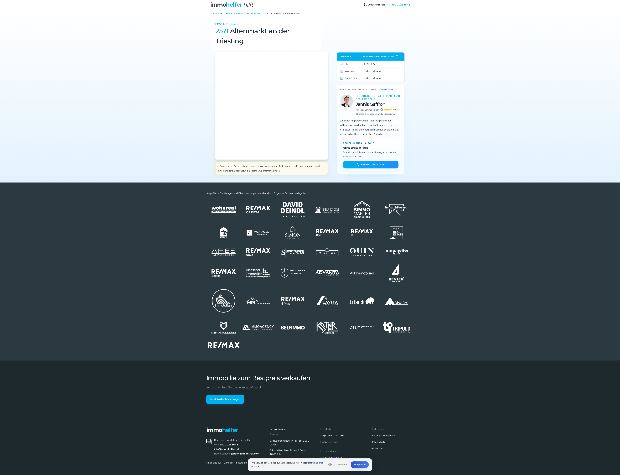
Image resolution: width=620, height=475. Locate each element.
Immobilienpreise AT (332, 457)
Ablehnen (342, 464)
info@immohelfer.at (226, 449)
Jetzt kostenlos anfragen (225, 399)
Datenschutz (378, 442)
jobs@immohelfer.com (245, 453)
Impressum (377, 448)
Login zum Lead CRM (332, 435)
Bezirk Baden (254, 13)
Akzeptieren (359, 464)
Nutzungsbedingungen (383, 435)
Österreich (217, 13)
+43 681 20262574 (226, 444)
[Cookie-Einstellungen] (330, 465)
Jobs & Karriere (278, 429)
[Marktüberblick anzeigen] (397, 56)
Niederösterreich (234, 13)
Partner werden (329, 442)
